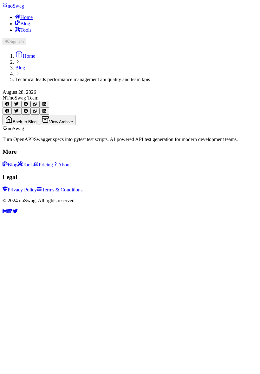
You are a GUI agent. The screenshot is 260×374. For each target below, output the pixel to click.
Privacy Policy (22, 189)
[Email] (5, 212)
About (64, 164)
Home (26, 17)
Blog (25, 23)
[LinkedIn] (10, 212)
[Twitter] (15, 212)
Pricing (46, 164)
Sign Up (16, 41)
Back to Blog (24, 121)
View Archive (61, 121)
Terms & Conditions (62, 189)
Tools (25, 30)
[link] (25, 56)
